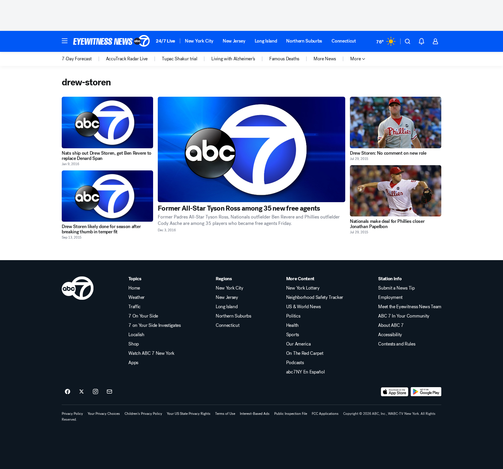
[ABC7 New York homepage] (111, 41)
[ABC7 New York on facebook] (67, 392)
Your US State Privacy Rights (188, 413)
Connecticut (344, 41)
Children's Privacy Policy (143, 413)
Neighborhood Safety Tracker (314, 297)
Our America (298, 344)
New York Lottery (303, 288)
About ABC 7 (390, 325)
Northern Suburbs (304, 41)
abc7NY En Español (305, 372)
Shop (133, 344)
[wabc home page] (77, 288)
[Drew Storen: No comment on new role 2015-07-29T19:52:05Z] (395, 122)
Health (292, 325)
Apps (133, 362)
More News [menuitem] (325, 58)
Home (134, 288)
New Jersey (234, 41)
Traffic (134, 306)
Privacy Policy (72, 413)
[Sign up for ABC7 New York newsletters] (109, 392)
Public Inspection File (290, 413)
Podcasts (295, 362)
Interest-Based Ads (255, 413)
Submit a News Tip (396, 288)
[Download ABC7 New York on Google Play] (426, 391)
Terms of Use (225, 413)
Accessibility (390, 334)
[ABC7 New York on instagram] (95, 392)
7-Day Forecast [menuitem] (77, 58)
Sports (292, 334)
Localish (136, 334)
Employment (390, 297)
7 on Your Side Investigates (154, 325)
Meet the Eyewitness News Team (409, 306)
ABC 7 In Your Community (403, 316)
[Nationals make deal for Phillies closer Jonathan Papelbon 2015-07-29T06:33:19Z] (395, 191)
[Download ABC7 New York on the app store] (395, 391)
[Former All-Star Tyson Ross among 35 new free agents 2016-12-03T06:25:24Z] (251, 149)
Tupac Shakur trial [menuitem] (179, 58)
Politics (293, 316)
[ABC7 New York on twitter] (81, 392)
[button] (65, 41)
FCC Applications (325, 413)
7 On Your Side (143, 316)
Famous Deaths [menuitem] (284, 58)
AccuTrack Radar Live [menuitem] (127, 58)
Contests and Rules (396, 344)
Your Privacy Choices (104, 413)
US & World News (303, 306)
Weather (136, 297)
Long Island (266, 41)
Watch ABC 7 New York (151, 353)
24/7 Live (165, 41)
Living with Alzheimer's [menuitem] (233, 58)
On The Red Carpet (304, 353)
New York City (199, 41)
